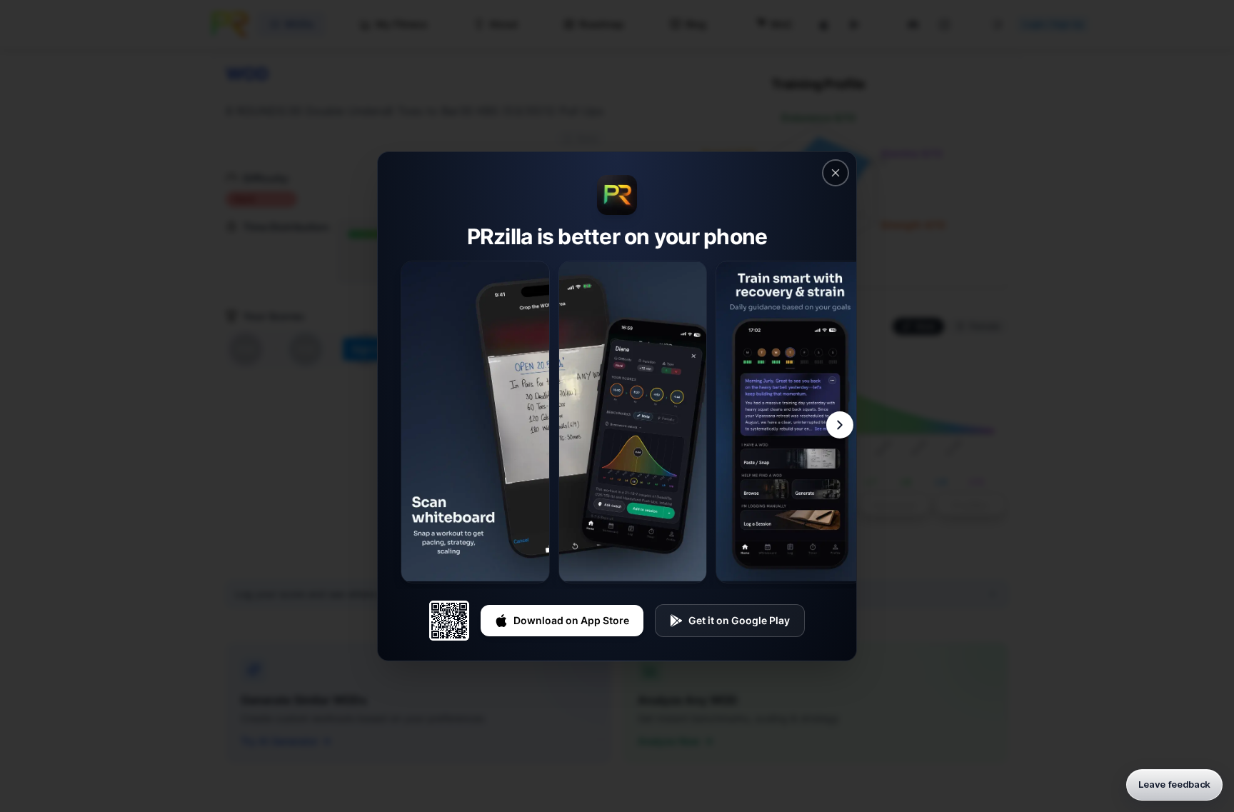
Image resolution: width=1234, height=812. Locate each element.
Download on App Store (571, 620)
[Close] (835, 173)
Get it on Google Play (739, 620)
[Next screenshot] (839, 424)
